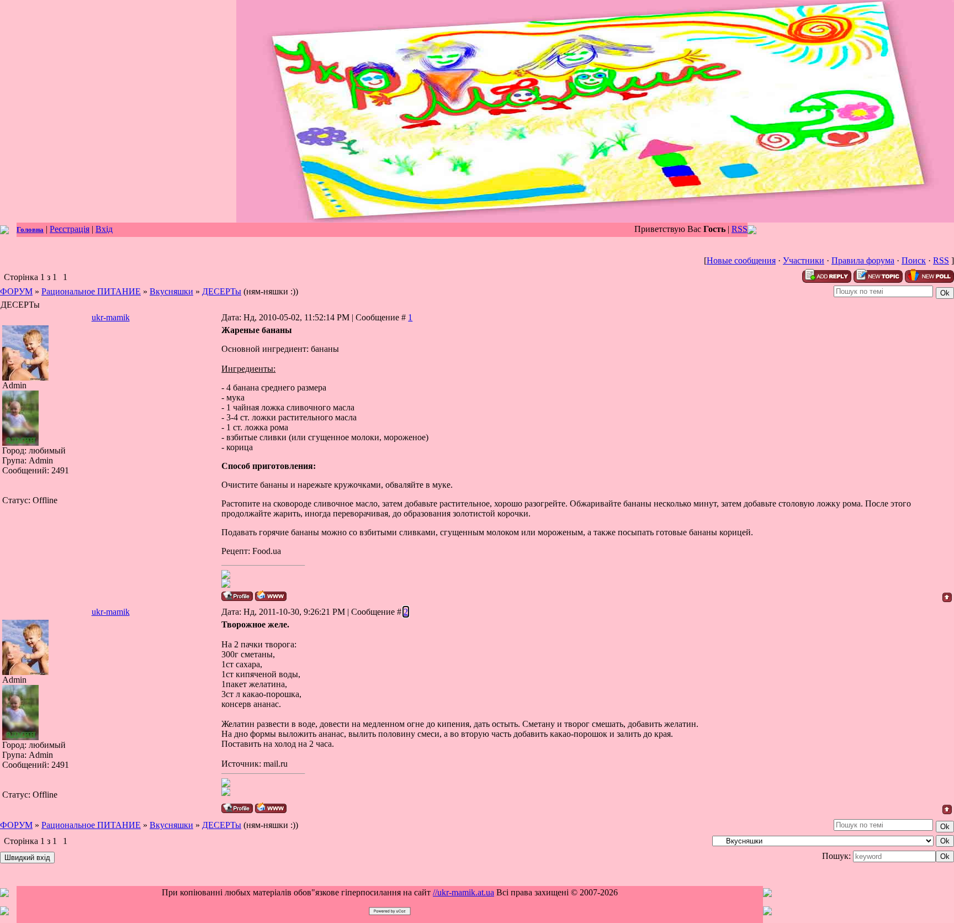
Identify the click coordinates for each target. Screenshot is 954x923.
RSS (740, 229)
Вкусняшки (171, 291)
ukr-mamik (111, 317)
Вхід (104, 229)
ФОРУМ (16, 291)
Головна (30, 229)
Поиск (914, 260)
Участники (803, 260)
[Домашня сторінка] (271, 595)
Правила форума (862, 260)
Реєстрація (69, 229)
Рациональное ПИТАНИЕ (91, 291)
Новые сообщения (741, 260)
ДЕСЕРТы (221, 291)
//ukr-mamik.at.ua (463, 892)
